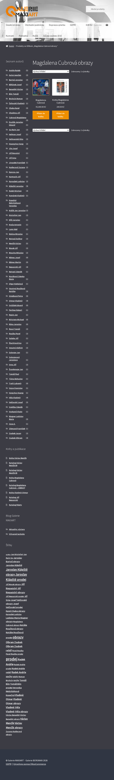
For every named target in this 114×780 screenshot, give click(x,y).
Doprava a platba (57, 25)
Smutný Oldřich (16, 348)
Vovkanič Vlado (15, 411)
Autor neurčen (15, 75)
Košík (35, 35)
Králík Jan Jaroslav (17, 210)
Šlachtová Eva (15, 343)
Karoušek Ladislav (17, 181)
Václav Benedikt (13, 715)
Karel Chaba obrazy (15, 611)
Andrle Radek (14, 70)
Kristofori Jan (15, 215)
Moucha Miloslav (16, 253)
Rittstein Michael (16, 319)
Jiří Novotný (14, 153)
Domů (11, 46)
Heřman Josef (15, 134)
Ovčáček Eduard (16, 305)
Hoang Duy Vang (16, 144)
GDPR (73, 25)
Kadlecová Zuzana (17, 167)
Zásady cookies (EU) (52, 35)
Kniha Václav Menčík (18, 458)
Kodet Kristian (15, 191)
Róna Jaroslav (15, 324)
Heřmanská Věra (16, 139)
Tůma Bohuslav (16, 379)
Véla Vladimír (15, 397)
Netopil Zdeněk (15, 271)
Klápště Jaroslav (16, 186)
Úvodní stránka (13, 25)
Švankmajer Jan (16, 369)
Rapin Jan (13, 315)
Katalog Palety (15, 505)
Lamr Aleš (13, 229)
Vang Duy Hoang (16, 393)
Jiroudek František (17, 162)
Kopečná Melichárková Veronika (15, 203)
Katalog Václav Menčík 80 (15, 464)
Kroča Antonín (15, 224)
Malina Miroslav (16, 234)
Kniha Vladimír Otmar (18, 492)
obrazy (18, 637)
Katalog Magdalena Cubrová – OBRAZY (17, 486)
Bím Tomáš (14, 94)
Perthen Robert (15, 310)
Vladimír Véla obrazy (17, 711)
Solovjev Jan (14, 352)
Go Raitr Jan (14, 129)
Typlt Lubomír (15, 383)
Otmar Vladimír (16, 301)
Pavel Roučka (17, 650)
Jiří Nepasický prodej (15, 596)
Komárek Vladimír (16, 195)
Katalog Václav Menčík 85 (15, 471)
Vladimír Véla (13, 707)
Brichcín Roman (16, 98)
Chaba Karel (14, 108)
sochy (16, 680)
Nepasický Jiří (15, 267)
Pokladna (23, 35)
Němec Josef (14, 257)
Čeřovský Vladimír (17, 103)
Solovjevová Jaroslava (14, 358)
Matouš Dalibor (15, 238)
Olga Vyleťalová (16, 284)
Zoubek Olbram (15, 438)
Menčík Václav (15, 243)
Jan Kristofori (17, 554)
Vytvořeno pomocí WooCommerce (29, 764)
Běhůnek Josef (15, 84)
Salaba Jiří (13, 338)
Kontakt (10, 35)
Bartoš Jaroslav (16, 80)
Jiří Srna (12, 158)
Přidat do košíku (41, 115)
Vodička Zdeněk (16, 407)
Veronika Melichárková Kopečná (14, 691)
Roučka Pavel (14, 333)
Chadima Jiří (14, 113)
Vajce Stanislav (16, 388)
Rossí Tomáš (14, 329)
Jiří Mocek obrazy (13, 584)
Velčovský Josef (16, 402)
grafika (8, 554)
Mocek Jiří (13, 248)
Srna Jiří (12, 364)
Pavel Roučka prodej (14, 654)
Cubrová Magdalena (17, 117)
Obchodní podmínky (34, 25)
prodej (11, 658)
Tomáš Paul (14, 374)
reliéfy (15, 676)
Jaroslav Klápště (14, 565)
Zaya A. (12, 424)
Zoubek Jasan (15, 433)
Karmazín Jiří (15, 176)
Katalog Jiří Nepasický (14, 498)
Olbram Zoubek (14, 642)
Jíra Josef (13, 148)
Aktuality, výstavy (17, 529)
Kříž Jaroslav (14, 220)
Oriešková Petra (16, 296)
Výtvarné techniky (17, 534)
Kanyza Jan (14, 172)
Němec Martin (15, 262)
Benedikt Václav (16, 89)
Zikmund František (17, 428)
